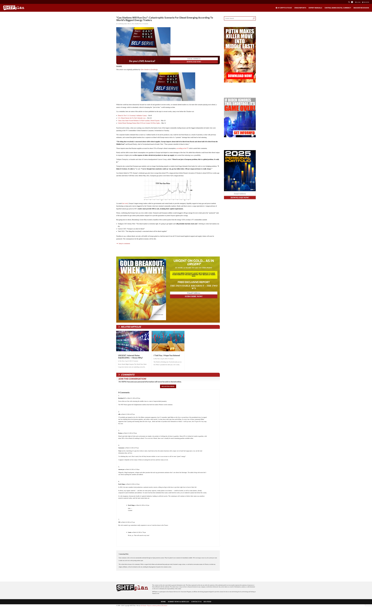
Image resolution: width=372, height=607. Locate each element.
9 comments (145, 23)
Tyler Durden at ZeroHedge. (149, 69)
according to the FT (182, 148)
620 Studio (143, 605)
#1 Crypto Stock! (284, 8)
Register (366, 2)
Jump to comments (124, 243)
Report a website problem (154, 605)
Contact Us (196, 601)
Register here (168, 386)
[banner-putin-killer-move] (240, 82)
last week (125, 203)
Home (163, 601)
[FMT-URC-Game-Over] (240, 137)
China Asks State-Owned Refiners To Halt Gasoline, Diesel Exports (139, 120)
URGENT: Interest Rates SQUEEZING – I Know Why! (130, 356)
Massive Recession (361, 8)
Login (358, 2)
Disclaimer (164, 605)
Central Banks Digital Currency (338, 8)
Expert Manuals (315, 8)
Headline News (138, 23)
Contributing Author (122, 23)
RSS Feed (207, 601)
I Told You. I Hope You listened (167, 355)
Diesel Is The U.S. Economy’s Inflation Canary (132, 115)
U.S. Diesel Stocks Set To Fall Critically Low (132, 118)
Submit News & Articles (178, 601)
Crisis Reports (300, 8)
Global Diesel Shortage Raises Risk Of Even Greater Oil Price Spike (139, 123)
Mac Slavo (122, 361)
